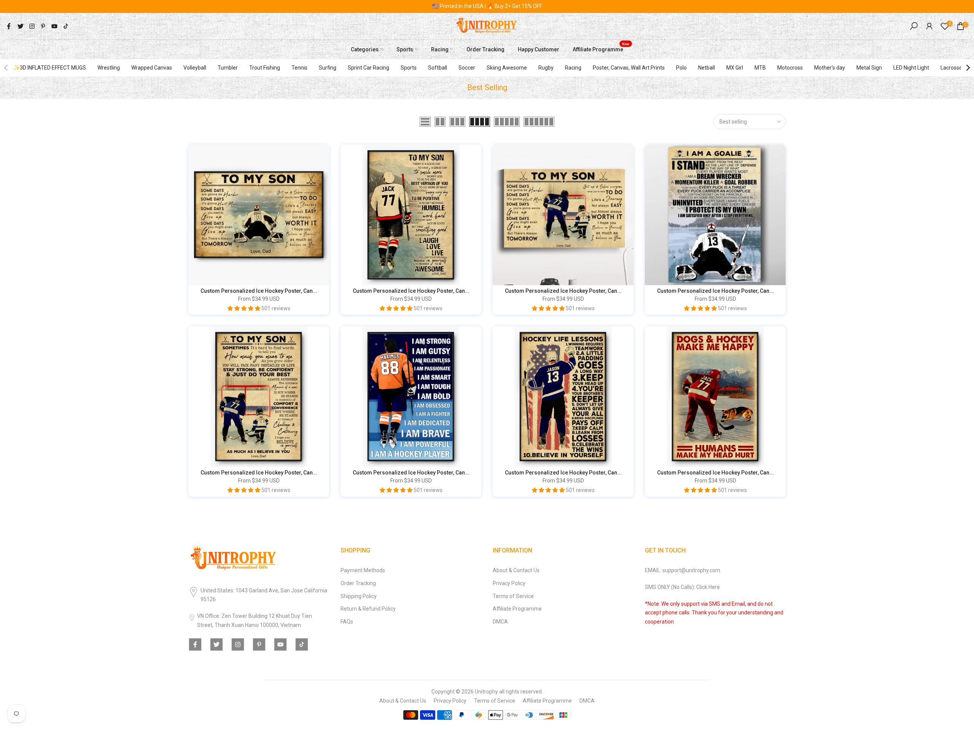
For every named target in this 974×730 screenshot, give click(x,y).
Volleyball (194, 68)
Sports (404, 49)
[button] (244, 308)
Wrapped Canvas (151, 68)
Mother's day (829, 68)
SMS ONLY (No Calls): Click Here (682, 587)
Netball (706, 68)
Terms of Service (513, 596)
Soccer (466, 68)
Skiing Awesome (507, 68)
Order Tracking (485, 49)
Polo (681, 68)
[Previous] (6, 67)
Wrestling (108, 68)
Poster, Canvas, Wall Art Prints (629, 68)
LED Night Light (911, 68)
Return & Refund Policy (368, 609)
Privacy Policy (509, 583)
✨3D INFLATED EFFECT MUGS (49, 68)
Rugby (546, 68)
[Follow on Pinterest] (43, 26)
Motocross (790, 68)
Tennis (299, 68)
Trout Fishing (264, 68)
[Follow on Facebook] (9, 26)
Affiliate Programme (601, 48)
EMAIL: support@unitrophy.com (682, 570)
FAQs (347, 622)
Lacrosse (951, 68)
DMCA (500, 622)
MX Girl (734, 68)
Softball (437, 68)
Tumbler (228, 68)
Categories (365, 49)
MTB (760, 68)
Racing (440, 49)
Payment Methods (363, 570)
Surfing (327, 68)
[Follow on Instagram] (32, 26)
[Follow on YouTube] (54, 26)
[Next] (967, 67)
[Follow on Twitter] (21, 26)
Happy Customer (538, 49)
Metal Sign (869, 68)
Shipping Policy (359, 596)
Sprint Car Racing (368, 68)
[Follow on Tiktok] (65, 26)
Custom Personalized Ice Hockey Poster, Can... (259, 291)
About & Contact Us (516, 570)
